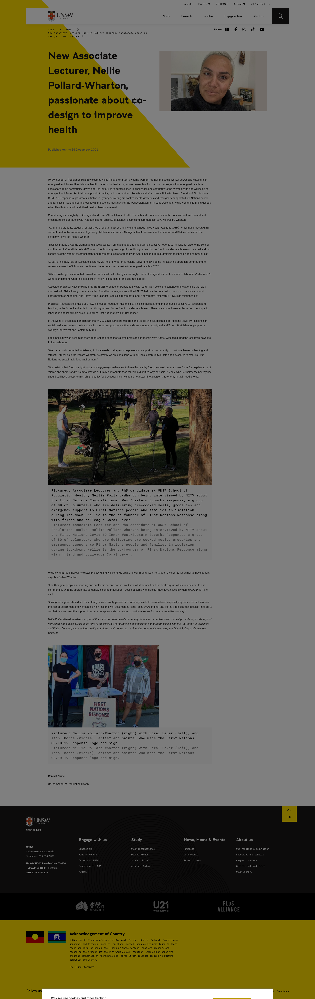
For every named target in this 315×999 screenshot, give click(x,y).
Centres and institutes (250, 866)
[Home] (60, 16)
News (69, 29)
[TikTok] (253, 29)
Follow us (34, 991)
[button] (289, 814)
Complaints (283, 991)
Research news (192, 860)
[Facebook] (235, 29)
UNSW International (143, 848)
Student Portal (140, 860)
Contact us (85, 848)
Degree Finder (139, 854)
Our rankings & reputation (252, 848)
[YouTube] (261, 29)
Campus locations (246, 860)
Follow (218, 29)
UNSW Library (244, 871)
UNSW (51, 29)
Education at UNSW (90, 866)
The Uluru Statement (82, 966)
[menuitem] (167, 16)
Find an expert (88, 854)
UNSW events (191, 854)
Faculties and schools (250, 854)
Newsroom (189, 848)
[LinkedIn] (227, 29)
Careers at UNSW (88, 860)
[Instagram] (244, 29)
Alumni (83, 871)
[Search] (280, 16)
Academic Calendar (142, 866)
